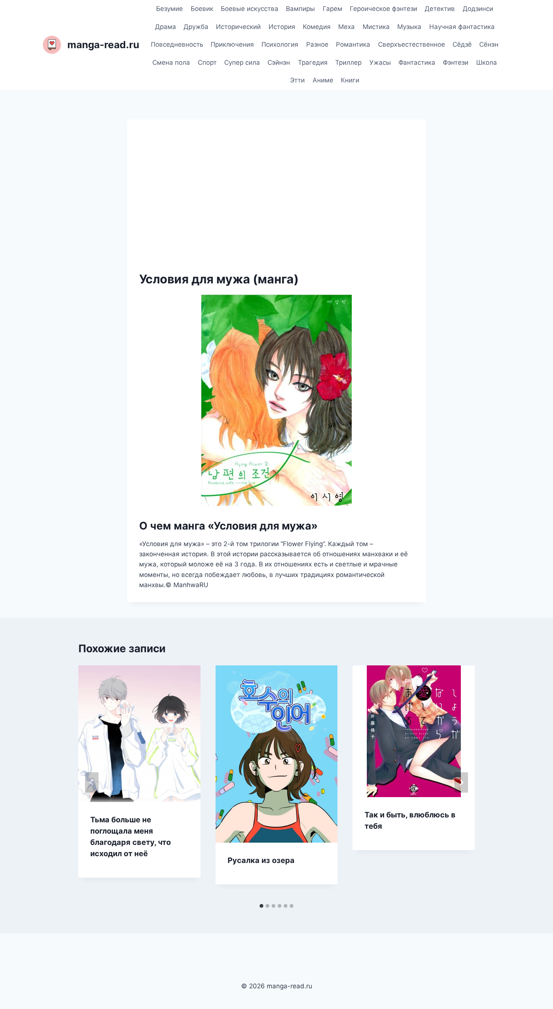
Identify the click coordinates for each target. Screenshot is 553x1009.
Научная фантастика (462, 26)
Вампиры (300, 8)
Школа (486, 62)
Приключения (232, 44)
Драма (165, 26)
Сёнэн (488, 44)
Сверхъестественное (411, 44)
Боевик (202, 8)
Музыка (409, 26)
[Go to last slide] (92, 782)
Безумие (169, 8)
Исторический (238, 26)
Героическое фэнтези (383, 8)
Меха (346, 26)
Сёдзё (462, 44)
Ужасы (380, 62)
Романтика (353, 44)
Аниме (323, 80)
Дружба (196, 26)
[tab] (261, 906)
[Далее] (461, 782)
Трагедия (313, 62)
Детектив (440, 8)
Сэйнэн (278, 62)
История (282, 26)
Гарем (332, 8)
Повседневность (177, 44)
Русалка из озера (261, 860)
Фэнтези (455, 62)
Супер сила (242, 62)
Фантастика (416, 62)
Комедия (317, 26)
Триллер (348, 62)
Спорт (207, 62)
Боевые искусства (249, 8)
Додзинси (478, 8)
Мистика (376, 26)
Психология (279, 44)
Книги (350, 80)
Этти (297, 80)
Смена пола (171, 62)
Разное (317, 44)
